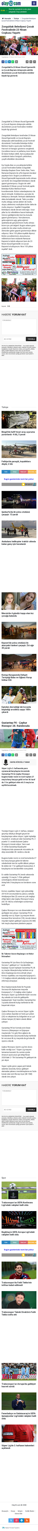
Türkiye (16, 18)
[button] (27, 61)
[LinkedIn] (9, 61)
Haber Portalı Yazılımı (12, 1528)
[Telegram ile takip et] (21, 1520)
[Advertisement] (19, 98)
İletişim (20, 1511)
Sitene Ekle (18, 1514)
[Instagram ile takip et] (16, 1520)
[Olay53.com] (11, 3)
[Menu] (34, 3)
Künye (13, 1511)
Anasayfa (7, 18)
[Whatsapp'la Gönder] (12, 61)
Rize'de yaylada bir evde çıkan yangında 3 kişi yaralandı (20, 10)
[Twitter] (6, 61)
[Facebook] (3, 61)
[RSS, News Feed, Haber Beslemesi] (27, 1520)
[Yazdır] (16, 61)
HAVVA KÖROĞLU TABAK (20, 762)
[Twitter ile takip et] (11, 1520)
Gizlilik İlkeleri (29, 1511)
